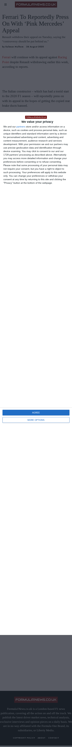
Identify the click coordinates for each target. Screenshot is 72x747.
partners (20, 126)
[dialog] (36, 373)
